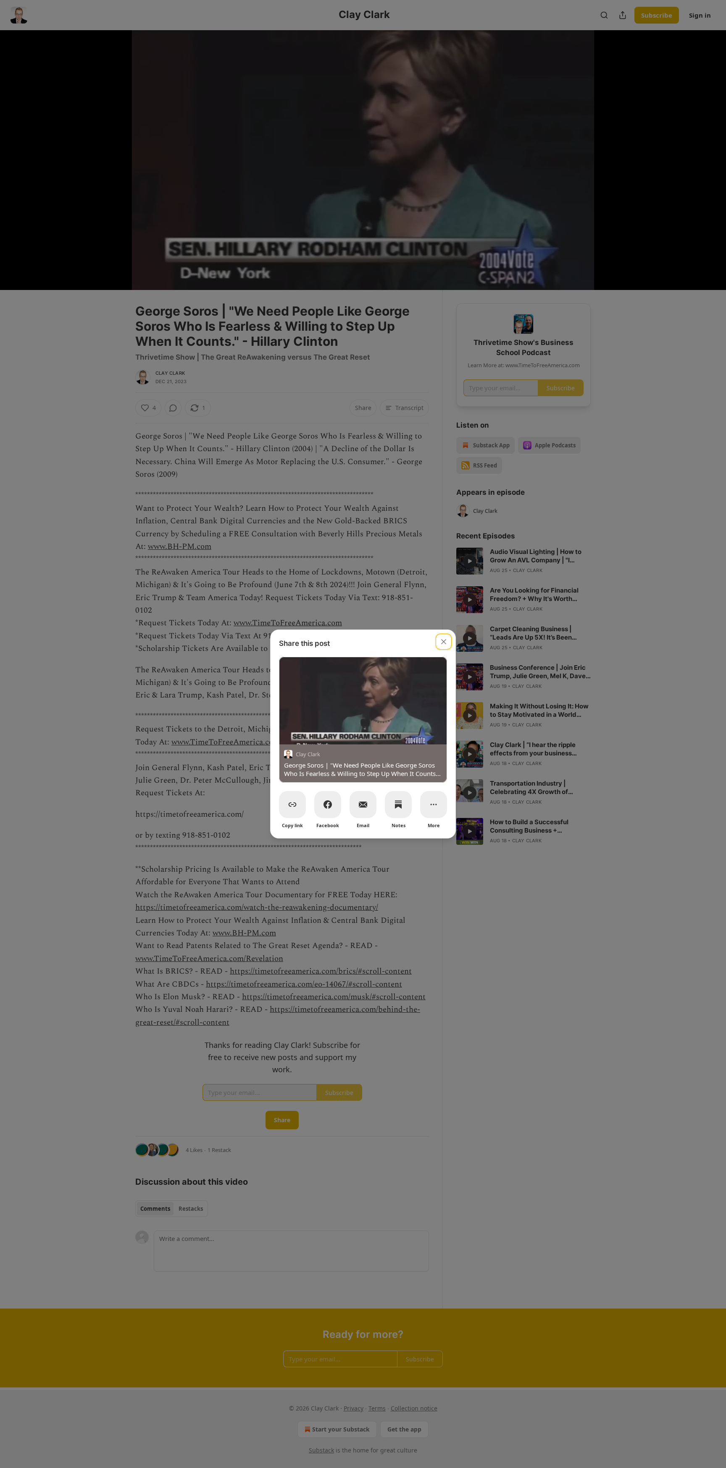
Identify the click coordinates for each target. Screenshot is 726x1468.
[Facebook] (327, 804)
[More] (433, 804)
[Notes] (398, 804)
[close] (443, 641)
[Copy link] (292, 804)
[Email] (363, 804)
